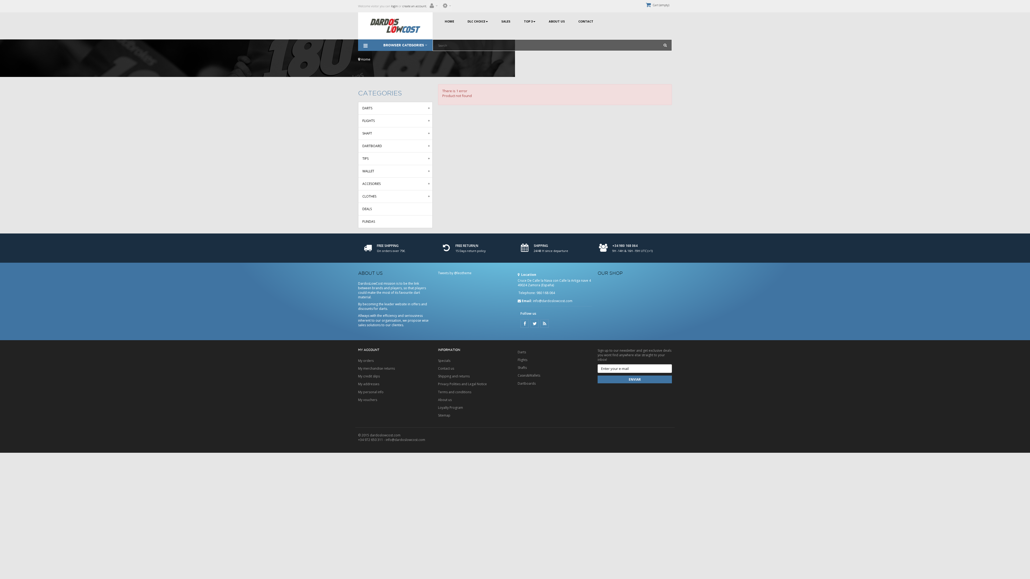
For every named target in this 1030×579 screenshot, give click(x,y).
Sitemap (444, 415)
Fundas (368, 221)
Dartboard (372, 146)
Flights (368, 120)
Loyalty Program (450, 407)
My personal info (371, 392)
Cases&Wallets (529, 375)
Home (365, 59)
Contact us (446, 368)
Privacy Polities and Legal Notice (462, 384)
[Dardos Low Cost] (395, 25)
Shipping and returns (454, 376)
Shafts (522, 367)
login (394, 6)
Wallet (368, 171)
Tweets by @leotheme (455, 273)
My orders (366, 360)
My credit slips (369, 376)
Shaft (367, 133)
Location (528, 274)
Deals (367, 209)
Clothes (369, 196)
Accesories (371, 183)
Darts (367, 108)
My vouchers (367, 400)
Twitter (534, 323)
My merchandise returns (376, 368)
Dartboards (527, 383)
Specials (444, 360)
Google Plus (544, 323)
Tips (365, 158)
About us (445, 400)
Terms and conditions (454, 392)
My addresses (368, 384)
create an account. (414, 6)
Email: (527, 301)
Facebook (524, 323)
